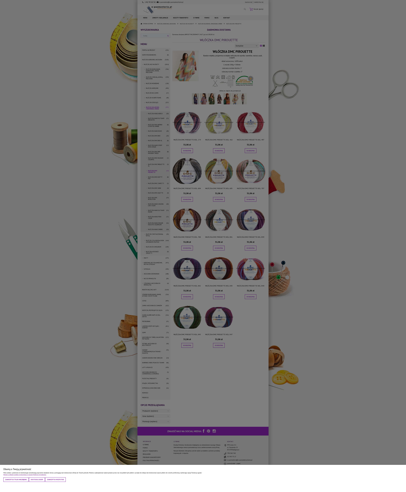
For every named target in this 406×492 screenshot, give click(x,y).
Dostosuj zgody (37, 479)
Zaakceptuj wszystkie (55, 479)
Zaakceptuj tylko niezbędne (16, 479)
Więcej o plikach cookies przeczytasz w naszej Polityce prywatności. (24, 475)
